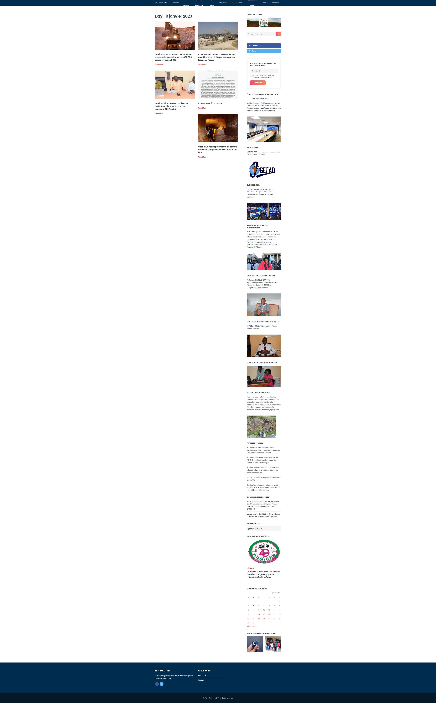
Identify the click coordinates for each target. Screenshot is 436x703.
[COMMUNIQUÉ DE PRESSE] (218, 85)
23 (248, 619)
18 (259, 614)
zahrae (249, 514)
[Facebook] (157, 684)
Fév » (254, 627)
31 (253, 623)
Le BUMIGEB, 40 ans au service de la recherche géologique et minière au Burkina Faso (263, 574)
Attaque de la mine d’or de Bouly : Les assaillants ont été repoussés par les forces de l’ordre (216, 57)
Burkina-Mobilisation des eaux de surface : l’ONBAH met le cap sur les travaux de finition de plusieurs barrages (263, 460)
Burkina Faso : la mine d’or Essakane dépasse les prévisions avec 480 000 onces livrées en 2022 (173, 57)
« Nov (249, 627)
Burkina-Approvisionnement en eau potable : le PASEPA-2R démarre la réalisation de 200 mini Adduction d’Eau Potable (263, 487)
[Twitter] (162, 684)
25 (259, 619)
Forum (265, 3)
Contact (275, 3)
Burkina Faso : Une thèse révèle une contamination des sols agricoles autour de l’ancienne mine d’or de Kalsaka (263, 450)
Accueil (176, 3)
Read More (159, 65)
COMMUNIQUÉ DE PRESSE (210, 103)
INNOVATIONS (237, 3)
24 (253, 619)
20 (269, 614)
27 (269, 619)
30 (248, 623)
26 (264, 619)
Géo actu (250, 568)
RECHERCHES (223, 3)
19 (264, 614)
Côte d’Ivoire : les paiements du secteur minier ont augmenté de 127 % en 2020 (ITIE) (217, 149)
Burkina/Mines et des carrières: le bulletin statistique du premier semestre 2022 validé (171, 106)
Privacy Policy (267, 78)
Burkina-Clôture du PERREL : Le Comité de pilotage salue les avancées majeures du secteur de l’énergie (263, 470)
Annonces (202, 675)
